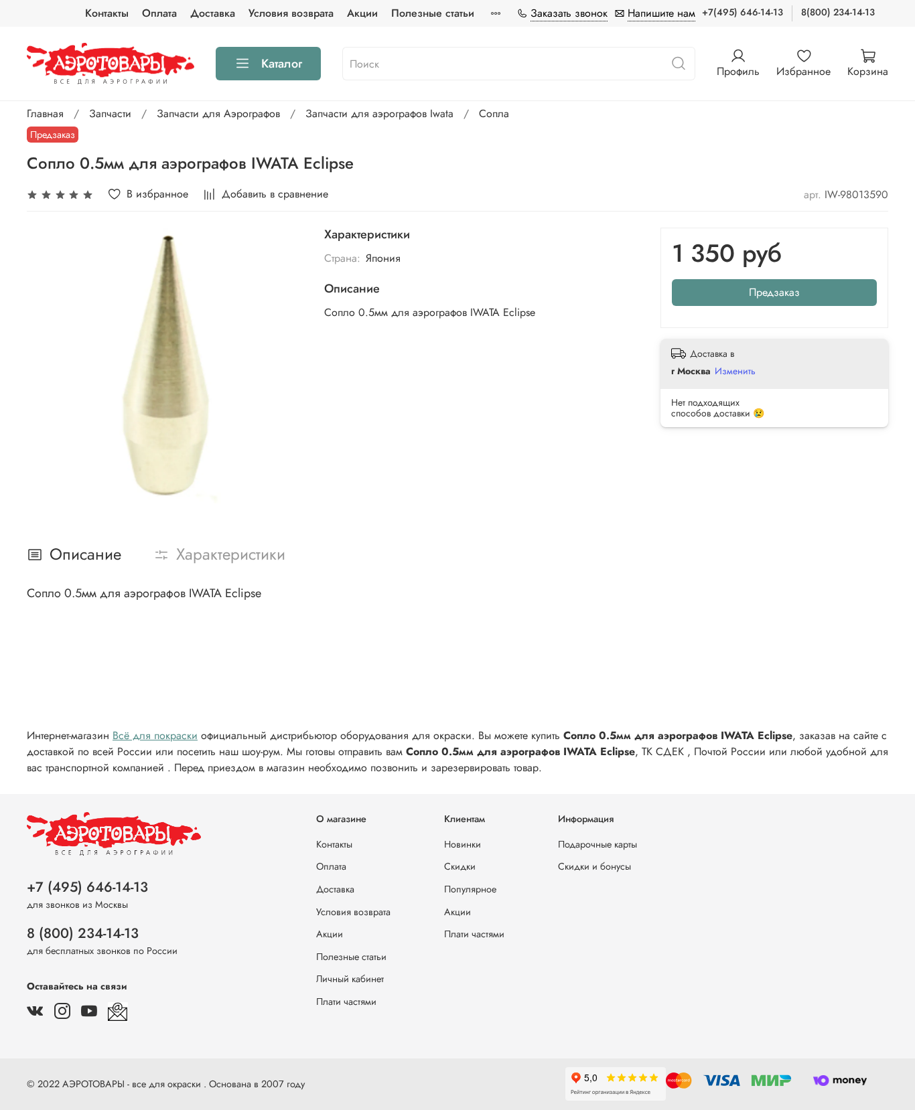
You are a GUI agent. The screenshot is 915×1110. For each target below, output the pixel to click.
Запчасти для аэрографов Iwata (379, 113)
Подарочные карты (597, 844)
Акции (362, 13)
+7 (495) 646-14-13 (87, 887)
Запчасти (110, 113)
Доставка (212, 13)
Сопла (494, 113)
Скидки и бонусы (594, 866)
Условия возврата (291, 13)
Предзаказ (774, 292)
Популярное (470, 889)
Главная (45, 113)
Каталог (281, 63)
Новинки (462, 844)
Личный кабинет (350, 978)
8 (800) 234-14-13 (83, 933)
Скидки (460, 866)
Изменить (735, 371)
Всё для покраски (155, 735)
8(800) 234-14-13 (838, 12)
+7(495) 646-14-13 (742, 12)
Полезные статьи (432, 13)
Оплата (159, 13)
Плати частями (346, 1001)
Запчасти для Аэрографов (218, 113)
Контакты (107, 13)
